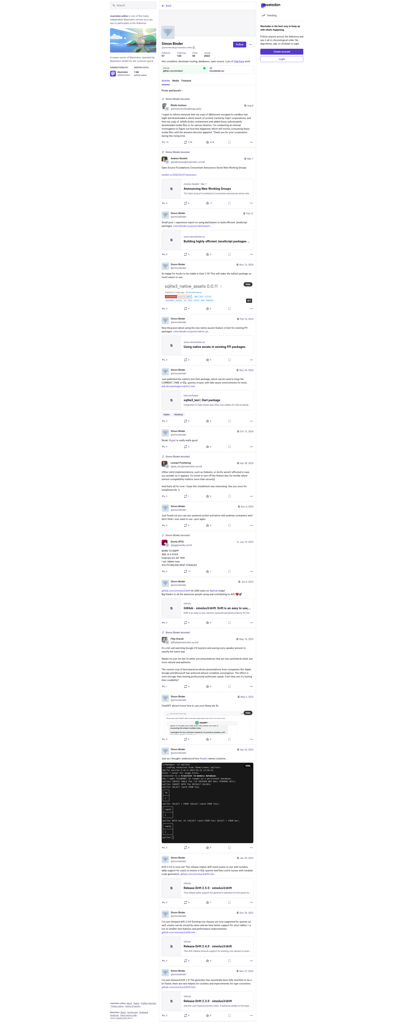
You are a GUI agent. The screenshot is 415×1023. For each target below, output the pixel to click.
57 (163, 55)
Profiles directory (148, 1003)
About (129, 1003)
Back (169, 5)
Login (282, 59)
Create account (282, 51)
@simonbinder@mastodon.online (177, 47)
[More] (251, 142)
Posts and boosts (171, 90)
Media (175, 80)
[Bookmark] (229, 142)
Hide (248, 284)
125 (179, 55)
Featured (186, 80)
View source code (128, 1015)
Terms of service (132, 1006)
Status (136, 1003)
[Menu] (250, 44)
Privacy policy (117, 1006)
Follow (239, 44)
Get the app (132, 1012)
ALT (249, 301)
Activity (166, 80)
